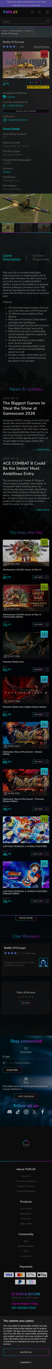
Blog (26, 1241)
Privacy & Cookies (26, 1186)
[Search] (47, 21)
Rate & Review (41, 46)
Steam (11, 97)
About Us (26, 1176)
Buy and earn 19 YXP (38, 87)
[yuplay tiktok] (18, 1112)
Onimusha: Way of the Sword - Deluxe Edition (22, 753)
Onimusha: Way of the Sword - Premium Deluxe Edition (23, 800)
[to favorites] (43, 82)
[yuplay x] (34, 1112)
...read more (41, 449)
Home (4, 30)
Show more (26, 918)
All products (16, 30)
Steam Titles (26, 1223)
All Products (26, 1208)
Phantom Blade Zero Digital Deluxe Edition (25, 706)
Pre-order (38, 577)
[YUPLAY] (10, 12)
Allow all (26, 1352)
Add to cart (33, 82)
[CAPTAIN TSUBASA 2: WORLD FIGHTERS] (26, 829)
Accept (20, 1063)
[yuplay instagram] (26, 1112)
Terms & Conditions (23, 1063)
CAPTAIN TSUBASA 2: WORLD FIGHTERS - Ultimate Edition (26, 892)
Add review (26, 1003)
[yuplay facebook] (42, 1112)
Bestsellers (26, 1213)
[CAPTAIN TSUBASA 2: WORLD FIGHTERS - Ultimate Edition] (26, 874)
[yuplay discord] (9, 1112)
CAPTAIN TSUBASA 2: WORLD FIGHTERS (25, 846)
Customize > (26, 1362)
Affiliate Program (26, 1246)
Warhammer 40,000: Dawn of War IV (22, 569)
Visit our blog (26, 1096)
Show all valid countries (26, 111)
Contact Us (26, 1256)
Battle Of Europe (15, 948)
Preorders (26, 1218)
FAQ (26, 1251)
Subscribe (12, 1070)
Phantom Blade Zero (13, 661)
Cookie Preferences (26, 1191)
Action (28, 30)
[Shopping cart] (39, 12)
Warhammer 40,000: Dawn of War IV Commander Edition (22, 615)
